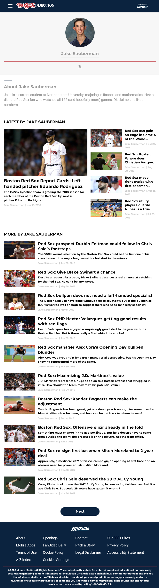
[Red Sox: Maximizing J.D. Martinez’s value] (80, 382)
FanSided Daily (54, 545)
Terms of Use (26, 552)
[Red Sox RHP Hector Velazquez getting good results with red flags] (80, 328)
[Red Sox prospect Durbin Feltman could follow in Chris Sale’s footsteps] (80, 253)
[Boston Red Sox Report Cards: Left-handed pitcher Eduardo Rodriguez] (45, 168)
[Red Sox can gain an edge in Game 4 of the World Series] (123, 139)
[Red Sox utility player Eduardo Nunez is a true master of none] (123, 209)
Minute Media (25, 570)
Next (80, 511)
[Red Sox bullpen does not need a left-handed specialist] (80, 302)
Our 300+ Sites (118, 538)
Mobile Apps (25, 545)
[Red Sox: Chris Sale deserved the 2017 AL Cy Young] (80, 486)
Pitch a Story (85, 545)
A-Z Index (23, 560)
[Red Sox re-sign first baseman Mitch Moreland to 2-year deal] (80, 460)
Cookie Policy (53, 552)
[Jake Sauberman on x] (80, 66)
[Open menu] (10, 6)
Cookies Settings (56, 560)
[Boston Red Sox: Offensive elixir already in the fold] (80, 434)
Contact (81, 538)
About (20, 538)
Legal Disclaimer (88, 552)
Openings (50, 538)
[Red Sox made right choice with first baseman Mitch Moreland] (123, 186)
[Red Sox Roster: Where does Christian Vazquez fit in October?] (123, 162)
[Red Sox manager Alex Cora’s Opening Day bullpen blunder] (80, 356)
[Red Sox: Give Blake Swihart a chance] (80, 279)
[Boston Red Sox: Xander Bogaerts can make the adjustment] (80, 408)
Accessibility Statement (125, 552)
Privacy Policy (118, 545)
